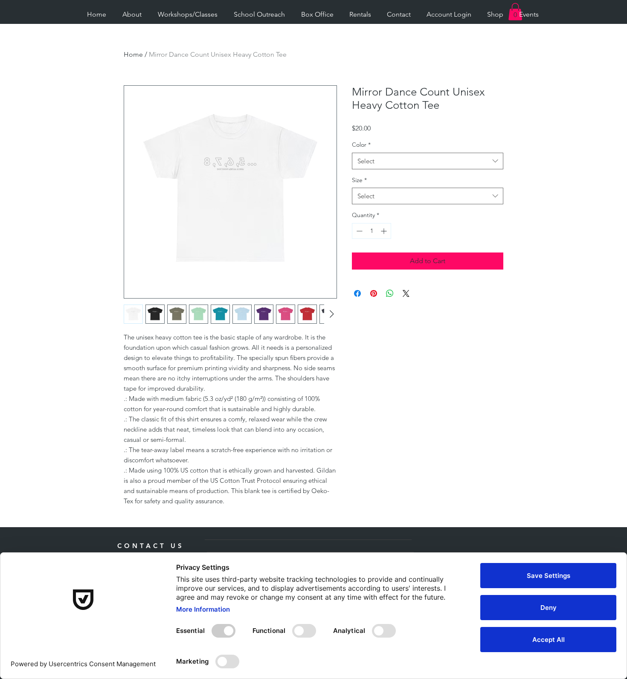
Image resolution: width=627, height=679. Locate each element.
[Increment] (384, 230)
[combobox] (427, 161)
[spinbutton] (371, 230)
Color (361, 144)
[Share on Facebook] (357, 293)
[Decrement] (358, 230)
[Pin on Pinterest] (374, 293)
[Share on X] (406, 293)
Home (133, 54)
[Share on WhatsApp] (390, 293)
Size (359, 180)
